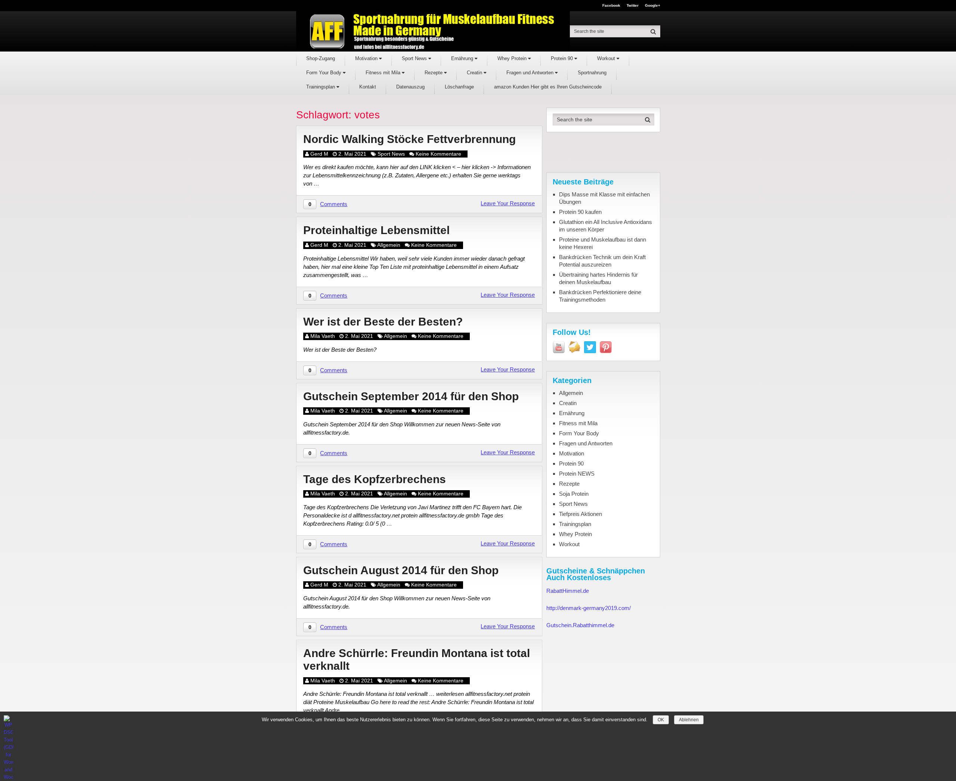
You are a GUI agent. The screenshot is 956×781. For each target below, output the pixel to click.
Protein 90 (562, 58)
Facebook (611, 5)
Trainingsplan (321, 87)
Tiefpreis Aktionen (580, 514)
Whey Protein (512, 58)
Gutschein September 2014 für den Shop (411, 396)
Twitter (633, 5)
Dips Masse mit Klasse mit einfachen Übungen (604, 198)
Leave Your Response (508, 203)
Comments (333, 204)
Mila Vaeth (322, 336)
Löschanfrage (459, 87)
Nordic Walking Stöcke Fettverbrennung (409, 139)
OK (661, 719)
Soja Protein (574, 494)
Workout (607, 58)
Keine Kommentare (438, 154)
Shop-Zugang (320, 58)
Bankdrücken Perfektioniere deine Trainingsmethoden (600, 296)
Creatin (475, 72)
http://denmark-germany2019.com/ (588, 608)
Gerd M (319, 154)
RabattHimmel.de (567, 591)
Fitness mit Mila (384, 72)
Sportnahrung (592, 72)
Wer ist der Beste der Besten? (383, 321)
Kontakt (367, 87)
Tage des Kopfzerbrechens (374, 479)
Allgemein (388, 245)
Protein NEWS (577, 473)
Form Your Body (324, 72)
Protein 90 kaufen (580, 212)
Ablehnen (689, 719)
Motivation (367, 58)
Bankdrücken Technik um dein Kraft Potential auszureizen (602, 261)
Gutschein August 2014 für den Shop (401, 570)
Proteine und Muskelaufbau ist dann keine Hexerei (602, 243)
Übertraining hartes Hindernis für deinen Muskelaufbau (598, 278)
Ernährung (463, 58)
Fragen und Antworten (530, 72)
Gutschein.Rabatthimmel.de (580, 625)
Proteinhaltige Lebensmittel (376, 230)
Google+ (652, 5)
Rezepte (434, 72)
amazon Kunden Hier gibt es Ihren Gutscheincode (548, 87)
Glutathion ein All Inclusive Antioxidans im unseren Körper (605, 226)
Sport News (415, 58)
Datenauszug (410, 87)
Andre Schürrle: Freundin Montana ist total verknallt (416, 659)
